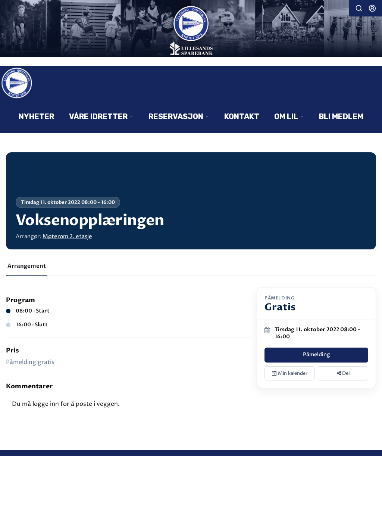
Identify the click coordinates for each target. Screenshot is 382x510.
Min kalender (292, 373)
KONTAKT (241, 116)
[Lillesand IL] (191, 29)
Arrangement (26, 266)
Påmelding (316, 354)
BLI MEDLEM (341, 116)
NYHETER (36, 116)
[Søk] (359, 8)
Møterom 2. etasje (67, 236)
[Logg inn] (372, 8)
